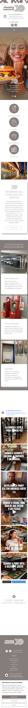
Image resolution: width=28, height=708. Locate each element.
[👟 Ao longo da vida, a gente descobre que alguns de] (14, 457)
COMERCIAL (14, 668)
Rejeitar (14, 705)
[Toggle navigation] (14, 30)
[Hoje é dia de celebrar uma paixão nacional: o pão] (14, 539)
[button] (12, 96)
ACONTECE (14, 664)
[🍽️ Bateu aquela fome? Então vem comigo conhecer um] (14, 485)
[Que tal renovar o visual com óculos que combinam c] (14, 512)
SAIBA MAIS (14, 227)
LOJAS (14, 662)
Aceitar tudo (14, 697)
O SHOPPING (14, 660)
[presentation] (2, 66)
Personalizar (14, 701)
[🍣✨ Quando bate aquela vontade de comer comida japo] (14, 566)
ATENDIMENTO (14, 670)
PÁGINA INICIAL (14, 659)
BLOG (14, 666)
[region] (14, 694)
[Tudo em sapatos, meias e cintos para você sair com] (14, 430)
